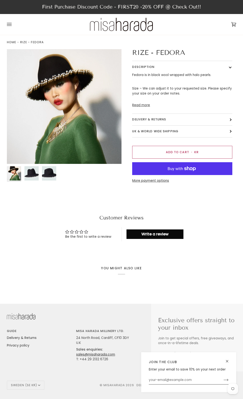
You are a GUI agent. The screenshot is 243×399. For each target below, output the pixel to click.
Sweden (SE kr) (24, 385)
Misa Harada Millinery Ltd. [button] (100, 331)
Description (143, 67)
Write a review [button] (154, 234)
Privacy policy (18, 345)
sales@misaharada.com (95, 354)
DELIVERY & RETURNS (149, 119)
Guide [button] (12, 331)
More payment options (150, 180)
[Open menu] (14, 24)
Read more (141, 105)
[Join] (222, 380)
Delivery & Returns (22, 338)
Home (11, 42)
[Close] (229, 359)
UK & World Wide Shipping (155, 131)
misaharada (114, 385)
